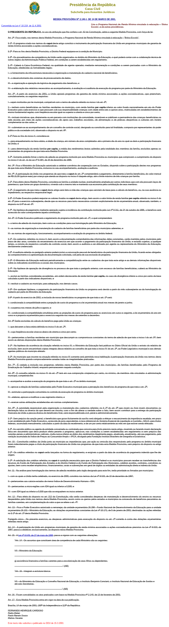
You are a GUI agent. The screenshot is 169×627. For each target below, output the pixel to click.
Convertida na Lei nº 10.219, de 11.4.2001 (21, 25)
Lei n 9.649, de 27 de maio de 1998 (35, 535)
